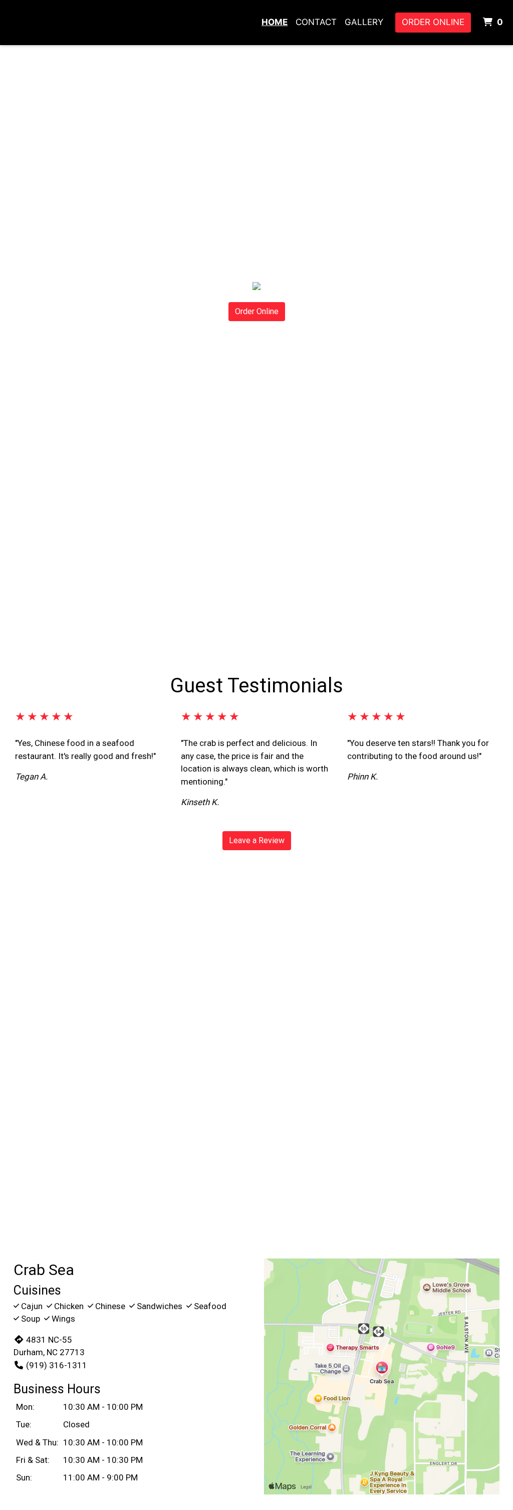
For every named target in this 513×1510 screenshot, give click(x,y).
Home (275, 22)
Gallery (364, 22)
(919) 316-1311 (56, 1365)
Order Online (433, 22)
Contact (316, 22)
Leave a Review (257, 840)
